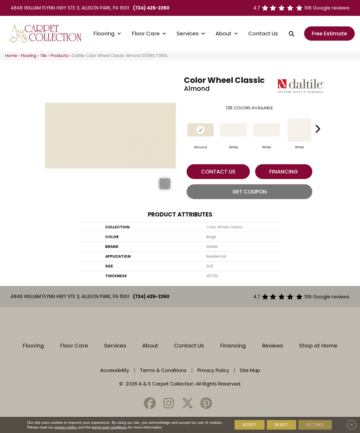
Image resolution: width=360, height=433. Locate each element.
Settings (315, 425)
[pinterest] (206, 403)
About (223, 33)
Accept (249, 425)
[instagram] (168, 403)
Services (188, 33)
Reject (281, 425)
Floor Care (146, 33)
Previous (181, 121)
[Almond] (200, 130)
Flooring (104, 33)
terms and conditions (109, 427)
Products (59, 55)
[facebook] (150, 403)
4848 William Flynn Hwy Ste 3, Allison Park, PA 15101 (70, 8)
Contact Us (263, 33)
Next (318, 121)
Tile (43, 55)
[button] (119, 33)
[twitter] (187, 403)
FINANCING (283, 171)
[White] (233, 130)
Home (11, 55)
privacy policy (66, 427)
